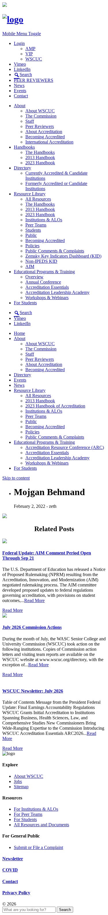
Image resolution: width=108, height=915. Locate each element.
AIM (29, 266)
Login (19, 43)
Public (31, 235)
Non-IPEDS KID (41, 261)
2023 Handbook (40, 162)
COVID (10, 869)
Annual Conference (43, 282)
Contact (21, 95)
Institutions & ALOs (43, 219)
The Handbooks (40, 152)
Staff (29, 121)
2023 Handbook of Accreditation (55, 405)
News (19, 85)
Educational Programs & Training (44, 271)
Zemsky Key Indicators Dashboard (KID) (63, 256)
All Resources (38, 199)
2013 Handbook (40, 157)
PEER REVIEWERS (33, 80)
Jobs (18, 781)
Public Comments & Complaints (54, 250)
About (19, 105)
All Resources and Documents (41, 824)
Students (33, 230)
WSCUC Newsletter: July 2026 (32, 690)
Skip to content (16, 478)
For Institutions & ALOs (36, 809)
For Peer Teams (28, 814)
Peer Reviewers (39, 126)
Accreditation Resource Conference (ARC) (64, 447)
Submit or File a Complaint (38, 847)
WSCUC (33, 58)
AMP (30, 48)
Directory (22, 167)
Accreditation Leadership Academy (57, 292)
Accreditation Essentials (47, 287)
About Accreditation (43, 131)
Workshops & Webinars (47, 297)
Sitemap (21, 786)
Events (20, 90)
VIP (29, 53)
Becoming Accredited (45, 136)
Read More (34, 600)
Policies (32, 245)
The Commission (40, 116)
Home (19, 333)
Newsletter (12, 858)
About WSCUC (40, 110)
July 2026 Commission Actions (32, 627)
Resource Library (30, 193)
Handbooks (24, 147)
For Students (25, 302)
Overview (34, 276)
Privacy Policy (16, 892)
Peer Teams (35, 224)
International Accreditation (49, 141)
